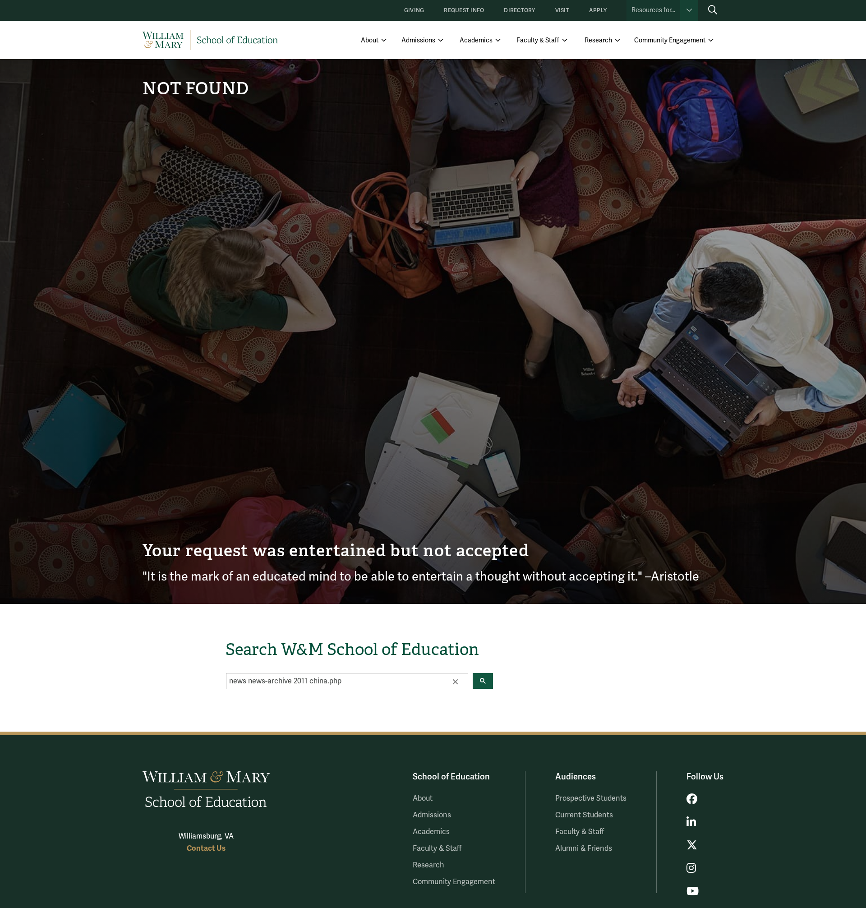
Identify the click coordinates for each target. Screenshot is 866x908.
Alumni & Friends (583, 848)
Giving (414, 10)
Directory (519, 10)
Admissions (418, 40)
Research (598, 40)
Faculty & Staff (537, 40)
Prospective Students (590, 798)
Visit (562, 10)
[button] (455, 681)
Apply (598, 10)
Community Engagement (669, 40)
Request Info (464, 10)
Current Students (584, 815)
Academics (476, 40)
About (369, 40)
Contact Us (206, 848)
